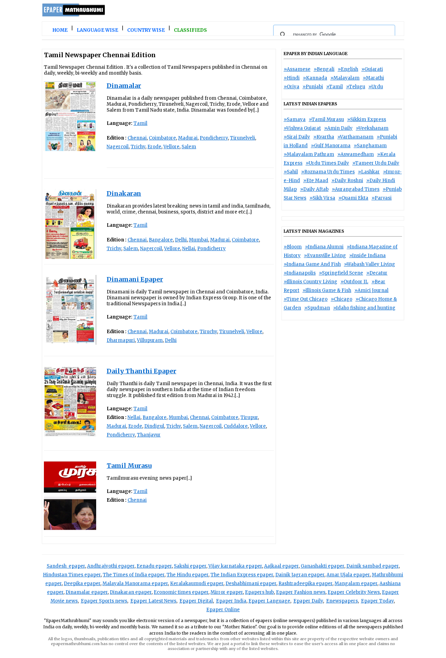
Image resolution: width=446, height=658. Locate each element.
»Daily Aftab (314, 189)
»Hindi (292, 78)
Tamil (140, 123)
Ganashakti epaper (322, 566)
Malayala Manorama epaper (135, 583)
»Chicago (341, 299)
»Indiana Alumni (324, 247)
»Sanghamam (370, 146)
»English (348, 69)
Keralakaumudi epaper (196, 583)
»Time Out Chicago (306, 299)
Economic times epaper (181, 592)
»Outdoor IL (354, 282)
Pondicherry (214, 138)
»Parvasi (381, 198)
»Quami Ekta (353, 198)
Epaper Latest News (153, 601)
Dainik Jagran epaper (299, 575)
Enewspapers (342, 601)
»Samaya (295, 119)
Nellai (188, 249)
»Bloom (293, 247)
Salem (189, 147)
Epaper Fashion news (300, 592)
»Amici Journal (371, 290)
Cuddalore (236, 426)
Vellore (171, 147)
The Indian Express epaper (241, 575)
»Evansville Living (325, 256)
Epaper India (231, 601)
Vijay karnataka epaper (235, 566)
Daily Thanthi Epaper (141, 371)
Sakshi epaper (190, 566)
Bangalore (161, 240)
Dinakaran (124, 193)
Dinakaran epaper (131, 592)
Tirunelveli (242, 138)
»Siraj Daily (297, 137)
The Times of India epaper (133, 575)
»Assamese (297, 69)
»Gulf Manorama (331, 146)
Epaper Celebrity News (354, 592)
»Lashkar (369, 172)
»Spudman (317, 308)
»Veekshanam (372, 128)
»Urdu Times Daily (327, 163)
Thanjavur (149, 435)
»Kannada (315, 78)
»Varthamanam (355, 137)
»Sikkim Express (366, 119)
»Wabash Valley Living (369, 264)
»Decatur (376, 273)
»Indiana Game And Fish (312, 264)
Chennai (137, 138)
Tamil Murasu (129, 466)
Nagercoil (118, 147)
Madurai (188, 138)
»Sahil (291, 172)
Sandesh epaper (66, 566)
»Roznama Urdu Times (328, 172)
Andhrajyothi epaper (110, 566)
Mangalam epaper (355, 583)
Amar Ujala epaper (348, 575)
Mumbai (198, 240)
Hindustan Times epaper (72, 575)
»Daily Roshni (347, 181)
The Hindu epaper (187, 575)
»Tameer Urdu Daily (375, 163)
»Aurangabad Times (355, 189)
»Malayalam (345, 78)
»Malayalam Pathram (309, 154)
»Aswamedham (355, 154)
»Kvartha (323, 137)
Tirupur (249, 417)
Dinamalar (124, 86)
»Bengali (324, 69)
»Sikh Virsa (322, 198)
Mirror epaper (226, 592)
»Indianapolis (300, 273)
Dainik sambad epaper (372, 566)
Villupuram (150, 340)
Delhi (181, 240)
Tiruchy (208, 332)
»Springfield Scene (341, 273)
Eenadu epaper (154, 566)
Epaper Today (377, 601)
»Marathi (373, 78)
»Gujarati (372, 69)
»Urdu (375, 87)
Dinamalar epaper (87, 592)
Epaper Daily (308, 601)
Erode (154, 147)
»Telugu (355, 87)
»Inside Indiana (367, 256)
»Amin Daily (338, 128)
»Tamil (334, 87)
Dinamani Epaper (135, 279)
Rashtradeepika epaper (305, 583)
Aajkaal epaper (281, 566)
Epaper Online (223, 610)
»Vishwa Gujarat (302, 128)
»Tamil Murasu (326, 119)
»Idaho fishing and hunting (364, 308)
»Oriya (291, 87)
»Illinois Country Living (310, 282)
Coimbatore (162, 138)
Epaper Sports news (104, 601)
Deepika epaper (82, 583)
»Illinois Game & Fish (326, 290)
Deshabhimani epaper (250, 583)
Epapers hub (259, 592)
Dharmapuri (121, 340)
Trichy (138, 147)
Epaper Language (269, 601)
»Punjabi (312, 87)
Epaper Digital (196, 601)
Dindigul (154, 426)
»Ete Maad (315, 181)
